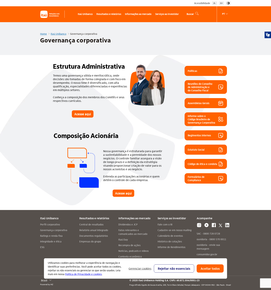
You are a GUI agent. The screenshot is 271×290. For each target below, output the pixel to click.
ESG (42, 247)
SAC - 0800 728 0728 (208, 233)
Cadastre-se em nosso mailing (174, 230)
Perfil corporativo (50, 224)
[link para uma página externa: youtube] (206, 225)
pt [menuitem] (223, 13)
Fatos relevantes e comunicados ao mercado (132, 231)
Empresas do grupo (90, 241)
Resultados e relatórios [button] (108, 14)
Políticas (192, 70)
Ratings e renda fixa (51, 235)
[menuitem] (84, 14)
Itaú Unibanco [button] (85, 14)
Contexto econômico (130, 256)
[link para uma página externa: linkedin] (227, 225)
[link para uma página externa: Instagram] (199, 225)
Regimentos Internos (199, 135)
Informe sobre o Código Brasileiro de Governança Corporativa (201, 119)
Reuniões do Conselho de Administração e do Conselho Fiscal (200, 87)
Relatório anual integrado (93, 230)
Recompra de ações (129, 245)
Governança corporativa (53, 230)
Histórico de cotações (170, 241)
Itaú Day (123, 239)
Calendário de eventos (170, 235)
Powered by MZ (46, 284)
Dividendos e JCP (128, 224)
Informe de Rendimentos (171, 247)
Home (43, 33)
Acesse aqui (82, 114)
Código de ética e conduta (202, 164)
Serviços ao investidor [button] (167, 14)
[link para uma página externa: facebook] (213, 225)
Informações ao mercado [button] (138, 14)
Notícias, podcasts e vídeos (133, 250)
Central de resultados (91, 224)
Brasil (44, 280)
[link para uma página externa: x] (220, 225)
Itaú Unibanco (58, 33)
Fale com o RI (165, 224)
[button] (214, 3)
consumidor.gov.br (207, 254)
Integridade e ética (50, 241)
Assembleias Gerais (198, 103)
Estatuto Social (196, 149)
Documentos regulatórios (93, 235)
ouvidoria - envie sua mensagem (208, 246)
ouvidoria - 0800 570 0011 (211, 239)
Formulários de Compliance (196, 178)
